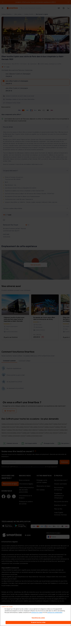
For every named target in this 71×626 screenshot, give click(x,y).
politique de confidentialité (54, 612)
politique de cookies (36, 612)
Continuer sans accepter (7, 606)
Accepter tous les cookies (38, 622)
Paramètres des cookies (38, 618)
